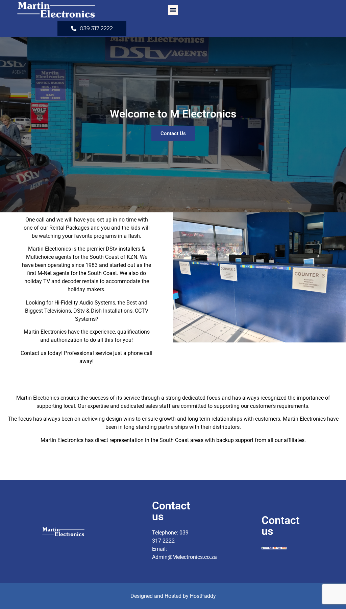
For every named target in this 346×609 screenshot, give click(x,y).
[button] (173, 10)
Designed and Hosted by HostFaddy (173, 596)
